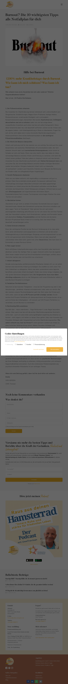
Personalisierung (40, 344)
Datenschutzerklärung (19, 341)
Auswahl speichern (38, 349)
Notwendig (10, 344)
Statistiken (20, 344)
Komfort (29, 344)
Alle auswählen (54, 349)
